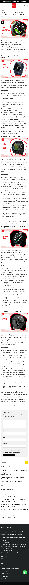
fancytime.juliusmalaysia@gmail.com (14, 552)
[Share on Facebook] (14, 405)
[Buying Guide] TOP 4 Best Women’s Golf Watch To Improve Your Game (14, 473)
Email (4, 437)
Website (5, 443)
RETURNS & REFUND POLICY (8, 566)
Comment (5, 418)
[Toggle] (27, 561)
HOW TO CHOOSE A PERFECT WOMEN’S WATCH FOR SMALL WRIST (14, 495)
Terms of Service (5, 573)
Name (4, 430)
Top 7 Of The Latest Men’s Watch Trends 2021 (12, 481)
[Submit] (26, 462)
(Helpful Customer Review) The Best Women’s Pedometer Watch (12, 478)
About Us (3, 561)
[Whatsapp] (25, 572)
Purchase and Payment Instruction (10, 568)
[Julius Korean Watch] (13, 5)
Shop (2, 563)
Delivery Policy (5, 571)
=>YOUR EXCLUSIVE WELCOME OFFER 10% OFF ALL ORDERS (14, 1)
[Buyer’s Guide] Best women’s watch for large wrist (14, 470)
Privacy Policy (4, 576)
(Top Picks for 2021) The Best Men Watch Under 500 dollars (14, 484)
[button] (2, 5)
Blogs (2, 10)
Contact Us (4, 578)
